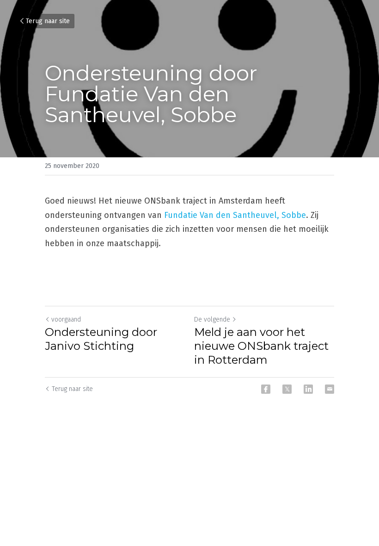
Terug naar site (48, 21)
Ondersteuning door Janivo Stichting (101, 339)
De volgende (212, 319)
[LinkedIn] (308, 389)
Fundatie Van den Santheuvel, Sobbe (235, 215)
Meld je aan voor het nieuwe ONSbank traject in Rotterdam (261, 345)
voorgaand (66, 319)
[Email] (329, 389)
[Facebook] (265, 389)
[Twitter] (287, 389)
